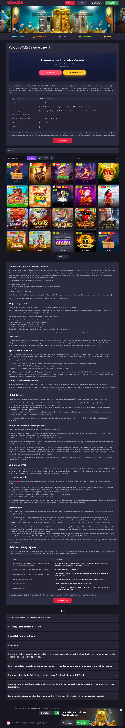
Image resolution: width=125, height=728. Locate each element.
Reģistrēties (69, 3)
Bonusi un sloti (73, 72)
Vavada (17, 481)
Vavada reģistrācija (62, 600)
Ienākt (82, 3)
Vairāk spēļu (62, 257)
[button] (2, 20)
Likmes (49, 72)
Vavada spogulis (63, 140)
